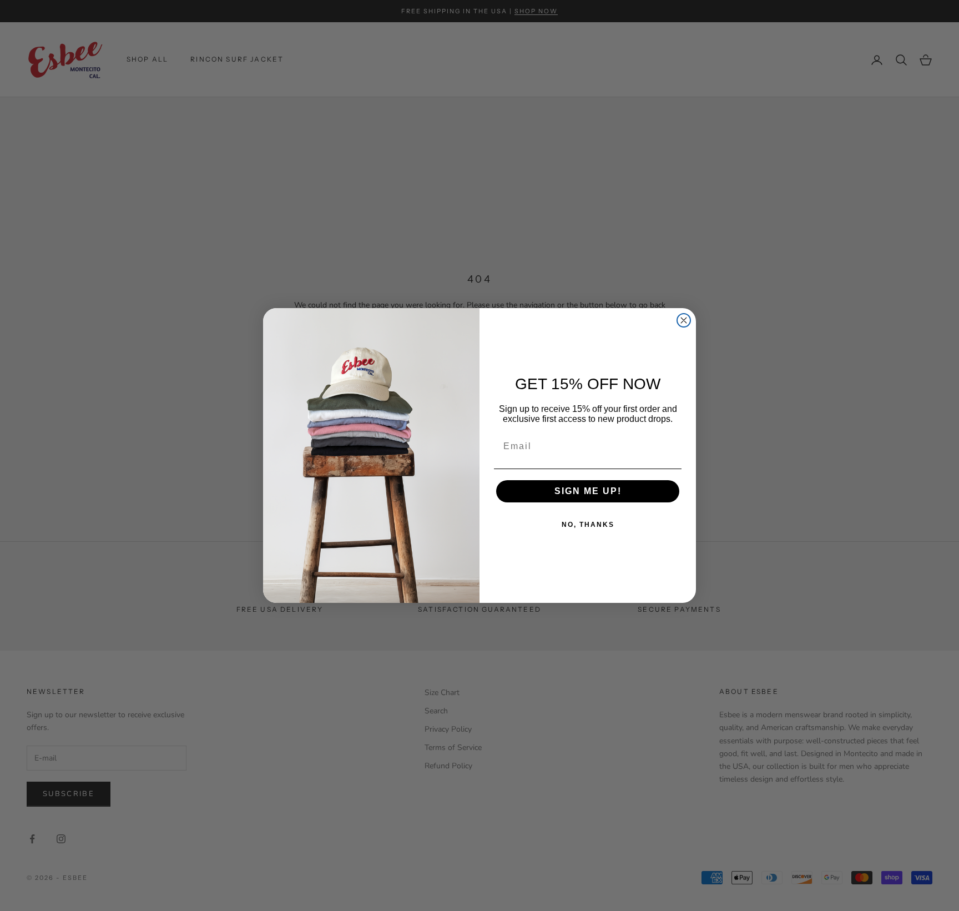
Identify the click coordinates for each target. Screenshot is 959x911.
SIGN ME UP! (588, 491)
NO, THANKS (588, 525)
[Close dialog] (683, 320)
